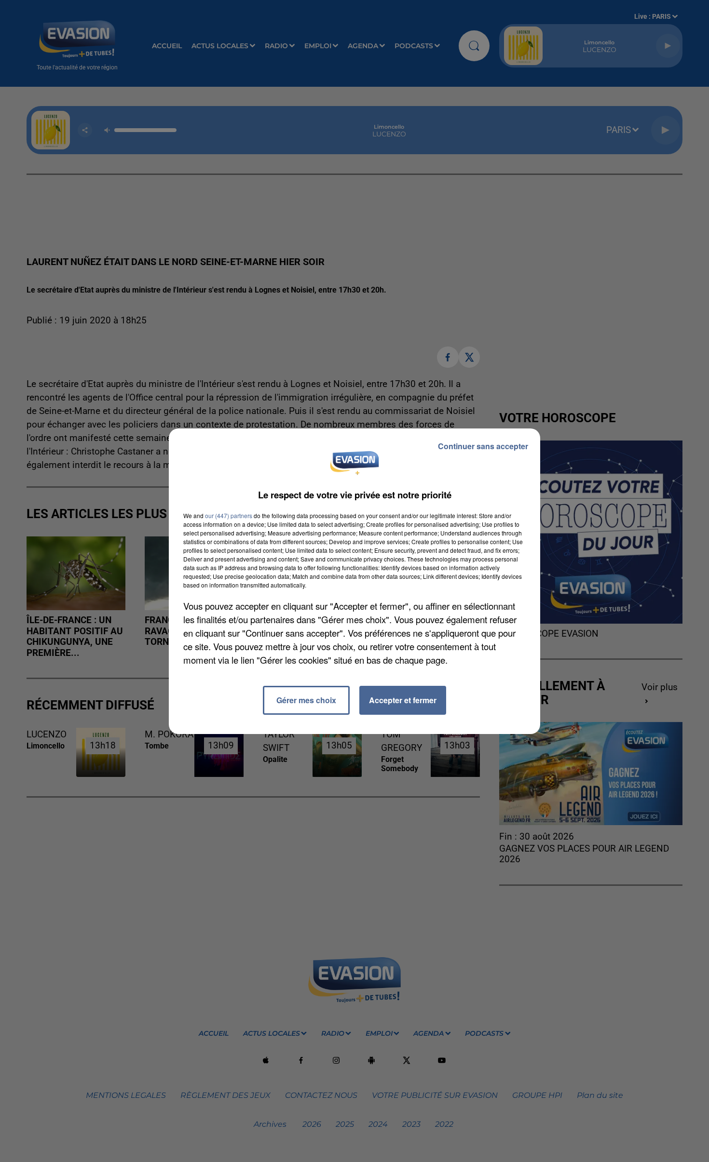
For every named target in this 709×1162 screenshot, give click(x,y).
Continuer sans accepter (483, 446)
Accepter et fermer (402, 700)
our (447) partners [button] (228, 515)
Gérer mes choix (306, 700)
